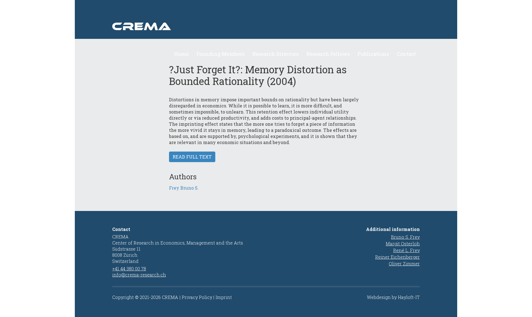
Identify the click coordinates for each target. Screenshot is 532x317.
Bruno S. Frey (405, 237)
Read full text (192, 157)
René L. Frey (406, 250)
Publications (373, 54)
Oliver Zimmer (404, 263)
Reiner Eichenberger (397, 257)
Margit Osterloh (403, 243)
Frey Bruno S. (184, 188)
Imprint (224, 297)
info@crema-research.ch (139, 275)
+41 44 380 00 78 (129, 268)
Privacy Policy (197, 297)
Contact (406, 54)
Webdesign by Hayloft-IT (393, 297)
